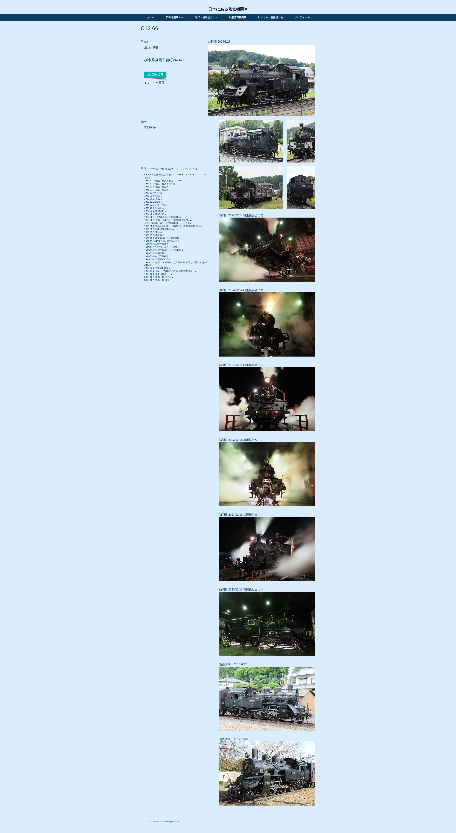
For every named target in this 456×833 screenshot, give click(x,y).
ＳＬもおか (151, 82)
